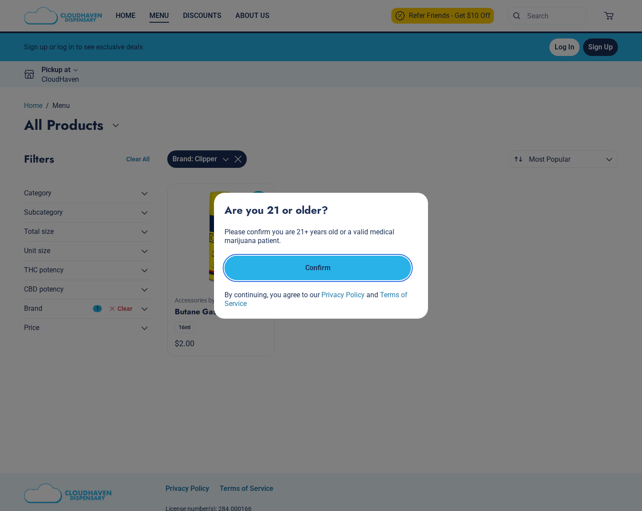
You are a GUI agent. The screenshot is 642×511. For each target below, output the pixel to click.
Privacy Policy (343, 295)
